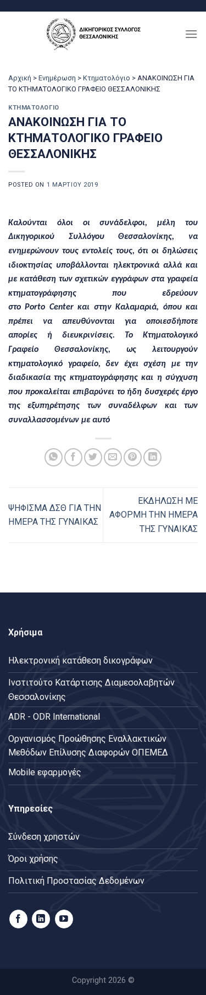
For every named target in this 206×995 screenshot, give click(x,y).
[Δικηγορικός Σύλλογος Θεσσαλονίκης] (96, 34)
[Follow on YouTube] (64, 919)
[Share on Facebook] (73, 457)
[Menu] (191, 33)
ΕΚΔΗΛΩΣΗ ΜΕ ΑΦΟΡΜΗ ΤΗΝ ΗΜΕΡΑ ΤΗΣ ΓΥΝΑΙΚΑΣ (153, 515)
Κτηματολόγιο (106, 78)
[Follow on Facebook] (18, 919)
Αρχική (19, 78)
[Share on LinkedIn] (152, 457)
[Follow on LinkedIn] (41, 919)
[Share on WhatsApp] (53, 457)
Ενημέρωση (57, 78)
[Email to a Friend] (113, 457)
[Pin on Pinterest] (133, 457)
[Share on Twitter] (93, 457)
